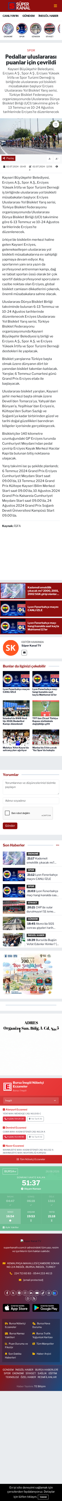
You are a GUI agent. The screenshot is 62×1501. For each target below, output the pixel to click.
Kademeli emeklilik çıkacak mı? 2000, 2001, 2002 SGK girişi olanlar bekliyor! (42, 861)
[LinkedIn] (31, 1293)
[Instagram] (25, 1293)
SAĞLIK (42, 1373)
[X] (13, 1293)
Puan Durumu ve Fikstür (16, 1345)
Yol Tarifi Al (36, 1119)
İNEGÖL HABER (48, 15)
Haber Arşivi (44, 1353)
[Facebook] (7, 1293)
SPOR (31, 50)
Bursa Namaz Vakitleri (15, 1335)
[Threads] (49, 1293)
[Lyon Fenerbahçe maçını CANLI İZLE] (16, 679)
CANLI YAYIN (10, 15)
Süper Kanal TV (31, 645)
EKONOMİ (33, 854)
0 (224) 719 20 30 (15, 1119)
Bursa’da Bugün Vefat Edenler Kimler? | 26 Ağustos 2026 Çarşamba (42, 942)
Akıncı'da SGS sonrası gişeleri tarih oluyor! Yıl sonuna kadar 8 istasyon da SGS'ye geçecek (42, 926)
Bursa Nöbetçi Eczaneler (15, 1325)
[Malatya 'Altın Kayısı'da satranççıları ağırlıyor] (16, 737)
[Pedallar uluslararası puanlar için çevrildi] (31, 136)
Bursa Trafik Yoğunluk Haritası (42, 1335)
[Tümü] (57, 845)
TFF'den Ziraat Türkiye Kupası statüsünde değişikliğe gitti (45, 721)
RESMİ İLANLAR (47, 1377)
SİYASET (32, 902)
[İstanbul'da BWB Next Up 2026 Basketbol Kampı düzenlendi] (16, 708)
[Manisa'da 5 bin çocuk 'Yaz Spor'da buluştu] (45, 737)
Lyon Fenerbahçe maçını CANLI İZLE (16, 690)
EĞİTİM (53, 1373)
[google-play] (46, 1308)
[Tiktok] (43, 1293)
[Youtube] (37, 1293)
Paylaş (10, 158)
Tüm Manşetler (45, 1343)
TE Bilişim (39, 1386)
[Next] (55, 1293)
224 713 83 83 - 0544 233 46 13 (33, 1273)
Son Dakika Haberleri (13, 1355)
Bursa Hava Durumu (41, 1325)
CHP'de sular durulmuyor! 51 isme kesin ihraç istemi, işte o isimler (42, 910)
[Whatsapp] (28, 1298)
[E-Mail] (24, 652)
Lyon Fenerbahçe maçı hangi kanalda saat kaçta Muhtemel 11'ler (44, 692)
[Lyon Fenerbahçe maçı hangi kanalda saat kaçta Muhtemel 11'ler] (45, 679)
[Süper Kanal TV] (19, 5)
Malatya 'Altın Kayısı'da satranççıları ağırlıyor (16, 749)
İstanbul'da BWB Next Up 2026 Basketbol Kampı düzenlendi (15, 721)
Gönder (10, 825)
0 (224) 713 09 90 (15, 1137)
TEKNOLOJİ (12, 1377)
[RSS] (34, 1298)
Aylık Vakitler (12, 1227)
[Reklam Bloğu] (31, 1044)
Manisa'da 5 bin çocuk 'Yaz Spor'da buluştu (44, 749)
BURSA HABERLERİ (46, 1369)
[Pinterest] (19, 1293)
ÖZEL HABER (28, 1377)
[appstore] (16, 1308)
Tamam (43, 1497)
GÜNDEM (28, 15)
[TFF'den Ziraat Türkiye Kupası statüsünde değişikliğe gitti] (45, 708)
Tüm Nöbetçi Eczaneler (32, 1159)
